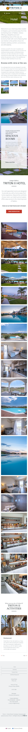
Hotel (14, 667)
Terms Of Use (14, 684)
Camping (15, 669)
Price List (14, 680)
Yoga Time (7, 638)
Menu (21, 13)
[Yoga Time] (14, 625)
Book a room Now (10, 162)
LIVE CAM (14, 689)
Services (8, 13)
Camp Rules (14, 679)
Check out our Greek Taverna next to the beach (14, 206)
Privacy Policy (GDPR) (14, 686)
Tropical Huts (14, 672)
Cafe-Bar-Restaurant (14, 674)
